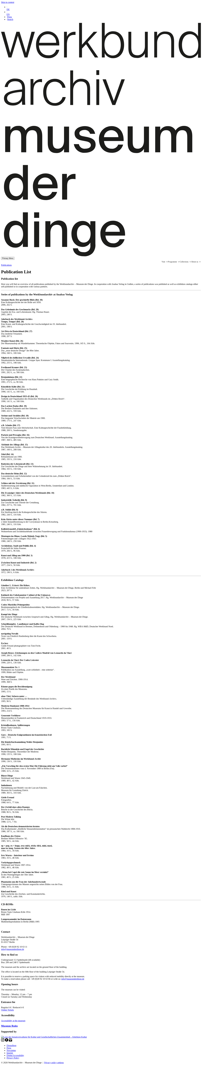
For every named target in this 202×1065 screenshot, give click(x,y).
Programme (172, 262)
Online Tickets (7, 1010)
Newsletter (11, 1050)
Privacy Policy (13, 1058)
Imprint (10, 1053)
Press (9, 17)
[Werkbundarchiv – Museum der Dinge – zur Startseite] (101, 255)
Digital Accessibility (15, 1055)
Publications (6, 265)
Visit (163, 262)
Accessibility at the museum (13, 1020)
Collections (184, 262)
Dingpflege (11, 1045)
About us (194, 262)
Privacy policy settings (54, 1062)
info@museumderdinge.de (12, 949)
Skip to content (7, 2)
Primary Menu (7, 258)
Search (10, 19)
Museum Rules (9, 1025)
